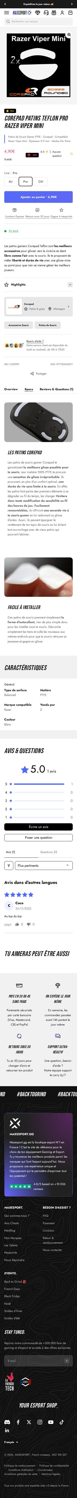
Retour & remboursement (52, 1240)
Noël (7, 1303)
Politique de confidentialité (54, 1466)
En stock (13, 231)
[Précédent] (5, 4)
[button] (38, 784)
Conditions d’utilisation (21, 1470)
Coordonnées (45, 1470)
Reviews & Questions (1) (56, 389)
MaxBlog (9, 1230)
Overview (11, 389)
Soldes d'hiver (13, 1311)
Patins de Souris (47, 325)
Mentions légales (51, 1474)
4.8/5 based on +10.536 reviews (49, 1186)
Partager (41, 373)
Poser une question (38, 837)
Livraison (48, 1230)
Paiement (48, 1223)
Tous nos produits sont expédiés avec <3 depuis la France (36, 1486)
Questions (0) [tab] (48, 852)
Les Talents (11, 1245)
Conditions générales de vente (20, 1474)
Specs (29, 389)
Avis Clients (11, 1223)
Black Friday (12, 1296)
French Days (12, 1289)
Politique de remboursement (19, 1466)
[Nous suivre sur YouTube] (51, 1422)
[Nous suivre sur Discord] (7, 1422)
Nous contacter (52, 1250)
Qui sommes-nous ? (17, 1216)
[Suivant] (72, 4)
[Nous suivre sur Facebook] (18, 1422)
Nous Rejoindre (14, 1260)
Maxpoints (10, 1252)
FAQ (45, 1216)
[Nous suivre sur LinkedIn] (7, 1430)
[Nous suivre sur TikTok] (62, 1422)
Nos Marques (12, 1238)
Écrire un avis (38, 826)
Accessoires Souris (19, 325)
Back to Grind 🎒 (15, 1281)
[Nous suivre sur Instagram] (40, 1422)
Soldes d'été (12, 1318)
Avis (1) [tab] (10, 852)
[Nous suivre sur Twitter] (29, 1422)
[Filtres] (8, 865)
